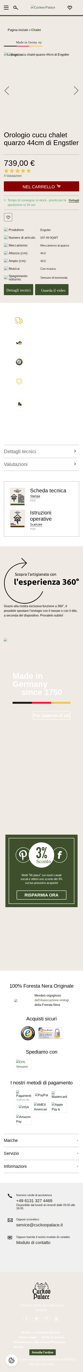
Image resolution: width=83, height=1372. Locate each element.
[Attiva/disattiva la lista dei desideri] (8, 217)
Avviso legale (27, 1337)
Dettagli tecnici (18, 290)
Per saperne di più (52, 715)
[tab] (40, 451)
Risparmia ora (41, 895)
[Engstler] (15, 54)
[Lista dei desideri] (70, 7)
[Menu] (7, 7)
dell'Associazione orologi (52, 1000)
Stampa (35, 496)
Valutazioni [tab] (16, 464)
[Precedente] (7, 90)
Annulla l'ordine (42, 1352)
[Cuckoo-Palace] (43, 7)
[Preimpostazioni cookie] (11, 1360)
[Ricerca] (16, 7)
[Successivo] (76, 90)
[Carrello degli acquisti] (77, 7)
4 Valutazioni (13, 175)
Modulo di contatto (33, 1242)
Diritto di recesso (52, 1337)
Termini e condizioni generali (40, 1332)
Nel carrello (39, 186)
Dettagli (74, 200)
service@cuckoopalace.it (39, 1224)
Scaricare (36, 524)
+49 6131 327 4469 (34, 1200)
